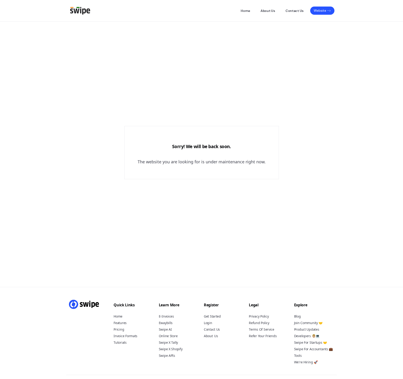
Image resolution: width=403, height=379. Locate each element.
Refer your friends (263, 336)
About (208, 336)
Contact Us (294, 11)
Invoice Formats (125, 336)
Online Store (168, 336)
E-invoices (166, 316)
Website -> (322, 10)
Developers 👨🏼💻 (307, 336)
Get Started (212, 316)
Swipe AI (165, 329)
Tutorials (120, 342)
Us (216, 336)
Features (120, 323)
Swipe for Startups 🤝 (310, 342)
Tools (298, 355)
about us (268, 11)
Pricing (119, 329)
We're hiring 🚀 (306, 362)
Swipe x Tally (168, 342)
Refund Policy (259, 323)
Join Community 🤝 (308, 323)
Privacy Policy (259, 316)
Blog (297, 316)
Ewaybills (166, 323)
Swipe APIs (167, 355)
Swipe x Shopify (171, 349)
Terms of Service (261, 329)
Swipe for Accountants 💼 (313, 349)
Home (245, 11)
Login (208, 323)
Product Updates (306, 329)
